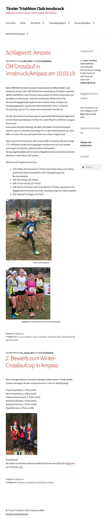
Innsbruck (52, 336)
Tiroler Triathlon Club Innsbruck (35, 8)
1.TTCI (21, 336)
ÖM (58, 336)
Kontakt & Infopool (15, 33)
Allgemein (19, 333)
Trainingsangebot (57, 22)
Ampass (28, 336)
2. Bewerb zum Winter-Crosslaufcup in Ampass (32, 361)
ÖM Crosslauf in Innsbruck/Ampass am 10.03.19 (40, 70)
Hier (82, 114)
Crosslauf (42, 336)
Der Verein (35, 22)
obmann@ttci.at (87, 82)
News (23, 22)
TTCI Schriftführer (44, 61)
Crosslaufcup (41, 482)
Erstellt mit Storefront (17, 514)
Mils (68, 463)
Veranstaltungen (83, 22)
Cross (34, 336)
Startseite (11, 22)
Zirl (21, 467)
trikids (51, 482)
